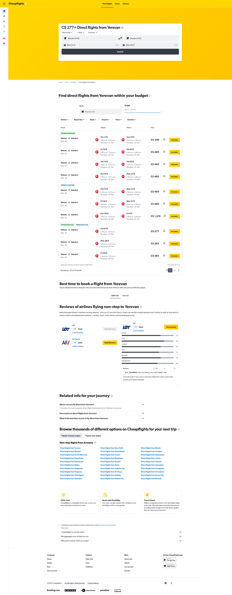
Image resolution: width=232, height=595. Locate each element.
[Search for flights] (4, 11)
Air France (76, 339)
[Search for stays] (4, 16)
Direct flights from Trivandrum (152, 472)
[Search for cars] (4, 21)
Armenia (73, 82)
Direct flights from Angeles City (112, 468)
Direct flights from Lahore (151, 458)
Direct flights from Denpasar (71, 472)
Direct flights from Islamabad (152, 465)
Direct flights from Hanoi (109, 465)
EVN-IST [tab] (126, 296)
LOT (73, 325)
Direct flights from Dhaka (70, 465)
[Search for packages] (4, 26)
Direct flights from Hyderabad (152, 455)
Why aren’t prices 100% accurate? (75, 541)
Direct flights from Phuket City (112, 478)
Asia (66, 82)
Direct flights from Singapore (71, 468)
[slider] (161, 112)
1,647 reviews (77, 346)
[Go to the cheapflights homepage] (18, 4)
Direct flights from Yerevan (70, 448)
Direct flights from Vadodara (71, 478)
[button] (4, 3)
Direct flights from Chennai (151, 462)
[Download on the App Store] (169, 565)
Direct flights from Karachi (110, 462)
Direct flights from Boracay (151, 478)
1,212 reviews (77, 333)
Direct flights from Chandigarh (72, 475)
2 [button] (174, 270)
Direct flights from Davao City (152, 475)
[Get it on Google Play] (169, 560)
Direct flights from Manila (151, 448)
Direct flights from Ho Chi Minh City (73, 455)
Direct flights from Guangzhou (152, 468)
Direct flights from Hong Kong (71, 458)
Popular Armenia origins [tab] (71, 436)
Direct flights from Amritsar (151, 451)
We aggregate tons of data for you (74, 536)
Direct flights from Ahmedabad (112, 451)
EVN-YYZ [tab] (115, 296)
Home (60, 82)
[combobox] (68, 32)
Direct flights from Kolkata (110, 475)
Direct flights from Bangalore (111, 458)
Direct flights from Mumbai (70, 451)
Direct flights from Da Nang (111, 472)
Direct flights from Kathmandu (71, 462)
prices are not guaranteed (108, 525)
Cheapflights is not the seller (72, 532)
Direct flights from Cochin (110, 455)
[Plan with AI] (4, 31)
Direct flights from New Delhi (111, 448)
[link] (171, 327)
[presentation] (122, 28)
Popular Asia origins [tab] (93, 436)
